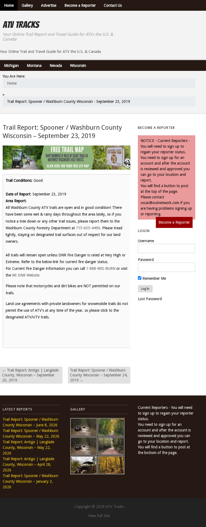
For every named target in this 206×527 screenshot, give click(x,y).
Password (146, 259)
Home (9, 5)
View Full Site (99, 516)
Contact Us (113, 5)
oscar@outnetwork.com (160, 203)
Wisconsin (78, 65)
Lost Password (150, 299)
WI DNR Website (25, 275)
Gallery (27, 5)
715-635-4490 (88, 228)
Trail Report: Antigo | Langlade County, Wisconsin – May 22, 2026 (28, 447)
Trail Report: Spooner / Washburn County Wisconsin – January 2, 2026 (30, 481)
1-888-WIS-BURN (100, 268)
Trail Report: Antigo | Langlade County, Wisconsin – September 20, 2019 (30, 375)
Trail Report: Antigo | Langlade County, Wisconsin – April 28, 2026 (28, 464)
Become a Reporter (80, 5)
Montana (34, 65)
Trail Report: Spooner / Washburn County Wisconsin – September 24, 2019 (99, 375)
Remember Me (153, 278)
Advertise (48, 5)
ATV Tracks (21, 24)
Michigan (11, 65)
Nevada (56, 65)
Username (146, 241)
